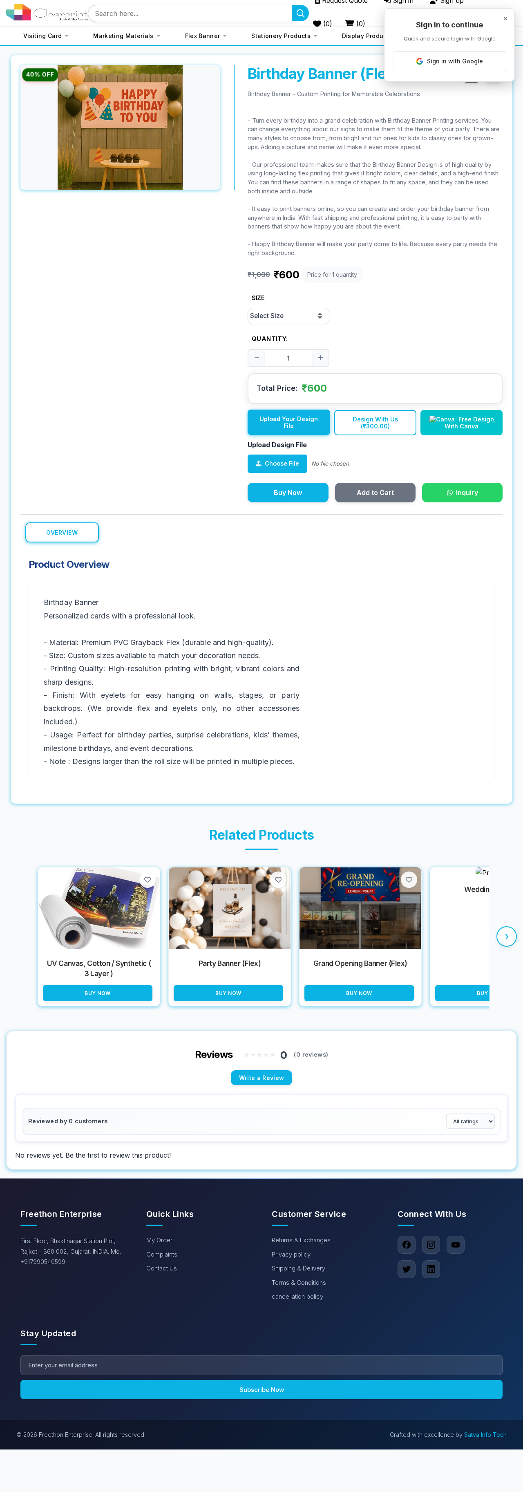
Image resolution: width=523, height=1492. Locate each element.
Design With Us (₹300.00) (375, 423)
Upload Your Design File (288, 422)
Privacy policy (291, 1254)
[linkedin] (431, 1269)
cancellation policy (297, 1296)
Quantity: (270, 339)
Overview (62, 532)
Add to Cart (375, 492)
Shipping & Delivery (298, 1268)
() (326, 24)
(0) (359, 24)
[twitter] (407, 1269)
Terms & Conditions (299, 1282)
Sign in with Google (455, 61)
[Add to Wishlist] (147, 879)
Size (258, 298)
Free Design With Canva (469, 423)
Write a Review (261, 1078)
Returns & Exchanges (301, 1240)
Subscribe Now (261, 1389)
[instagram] (431, 1245)
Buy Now (288, 492)
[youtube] (456, 1245)
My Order (159, 1240)
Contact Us (161, 1268)
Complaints (161, 1254)
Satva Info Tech (485, 1434)
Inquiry (467, 492)
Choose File (282, 463)
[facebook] (407, 1245)
